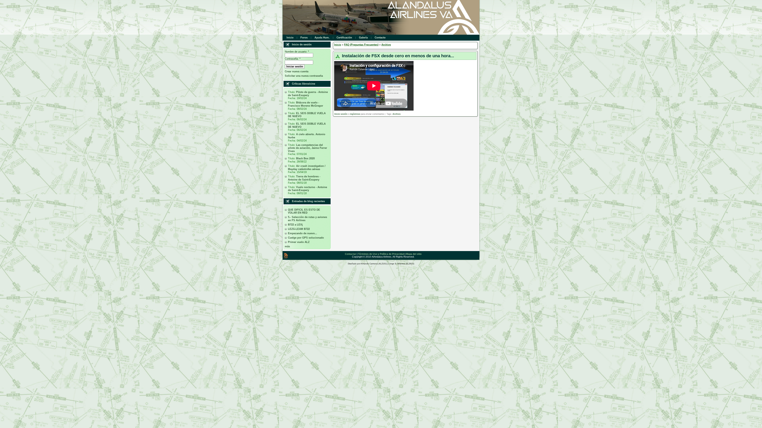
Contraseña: (292, 58)
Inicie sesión (340, 114)
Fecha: (292, 98)
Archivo (386, 44)
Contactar (350, 254)
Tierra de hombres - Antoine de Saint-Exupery (304, 178)
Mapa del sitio (413, 254)
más (287, 246)
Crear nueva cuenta (296, 71)
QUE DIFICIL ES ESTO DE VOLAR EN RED (304, 211)
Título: (292, 92)
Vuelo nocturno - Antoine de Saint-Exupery (307, 189)
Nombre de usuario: (297, 51)
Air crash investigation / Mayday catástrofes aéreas (306, 167)
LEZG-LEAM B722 (299, 228)
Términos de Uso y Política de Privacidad (381, 254)
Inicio (337, 44)
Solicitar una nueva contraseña (304, 75)
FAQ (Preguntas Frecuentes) (361, 44)
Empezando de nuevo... (302, 233)
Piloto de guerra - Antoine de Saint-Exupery (308, 94)
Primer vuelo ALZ (299, 242)
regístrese (355, 114)
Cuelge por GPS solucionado (306, 237)
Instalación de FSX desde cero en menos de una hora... (398, 55)
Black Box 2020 (305, 158)
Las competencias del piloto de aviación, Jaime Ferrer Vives (307, 148)
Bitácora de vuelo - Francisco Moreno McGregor (305, 104)
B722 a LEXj (295, 224)
